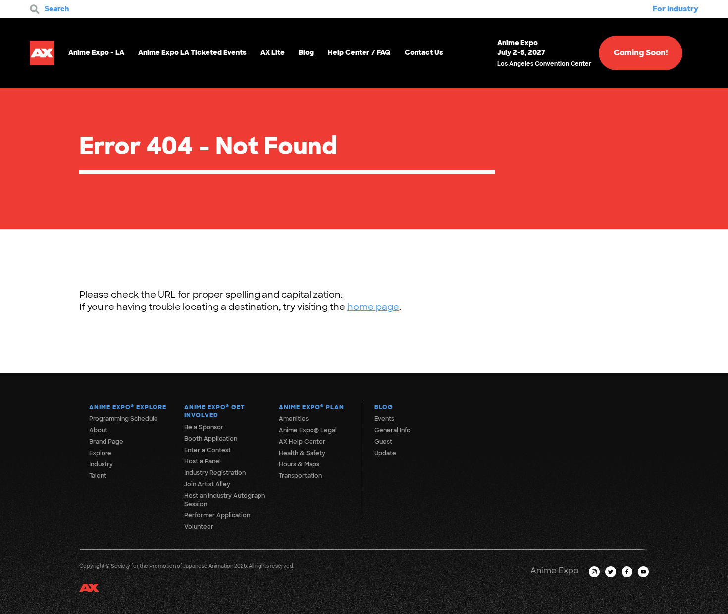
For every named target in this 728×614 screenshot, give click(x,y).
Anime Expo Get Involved (214, 411)
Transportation (300, 476)
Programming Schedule (123, 419)
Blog (306, 52)
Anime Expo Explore (127, 407)
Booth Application (210, 439)
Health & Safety (302, 453)
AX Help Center (302, 442)
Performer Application (217, 515)
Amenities (294, 419)
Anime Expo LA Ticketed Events (192, 52)
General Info (392, 430)
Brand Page (106, 442)
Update (385, 453)
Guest (383, 442)
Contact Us (424, 52)
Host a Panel (202, 461)
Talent (97, 476)
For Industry (675, 9)
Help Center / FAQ (359, 52)
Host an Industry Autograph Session (224, 500)
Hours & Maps (299, 464)
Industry (101, 464)
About (98, 430)
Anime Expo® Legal (308, 430)
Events (384, 419)
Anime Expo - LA (96, 52)
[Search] (35, 9)
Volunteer (198, 527)
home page (373, 307)
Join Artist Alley (207, 484)
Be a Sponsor (203, 427)
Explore (100, 453)
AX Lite (272, 52)
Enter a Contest (207, 450)
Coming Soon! (641, 53)
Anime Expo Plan (311, 407)
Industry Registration (215, 473)
